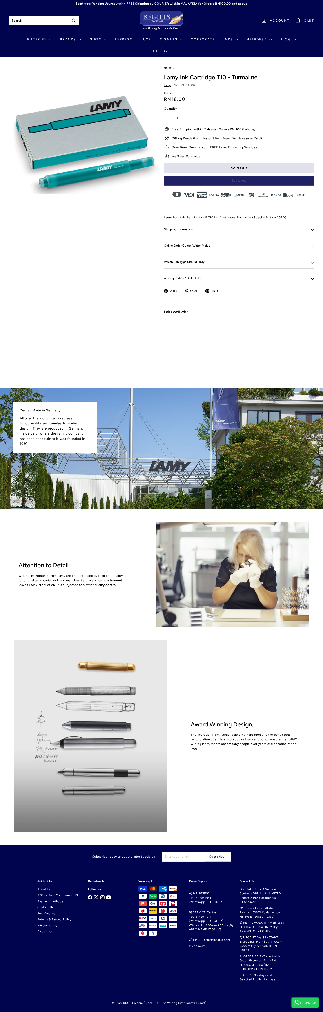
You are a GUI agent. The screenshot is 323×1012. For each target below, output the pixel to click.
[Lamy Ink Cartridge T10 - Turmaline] (239, 333)
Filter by (37, 39)
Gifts (96, 39)
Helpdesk (257, 39)
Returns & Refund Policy (54, 919)
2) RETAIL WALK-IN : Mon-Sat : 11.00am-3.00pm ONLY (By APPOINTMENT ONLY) (262, 927)
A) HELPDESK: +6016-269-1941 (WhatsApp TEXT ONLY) (206, 898)
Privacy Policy (47, 925)
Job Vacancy (46, 913)
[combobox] (44, 20)
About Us (44, 889)
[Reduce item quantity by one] (169, 118)
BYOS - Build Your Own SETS (57, 895)
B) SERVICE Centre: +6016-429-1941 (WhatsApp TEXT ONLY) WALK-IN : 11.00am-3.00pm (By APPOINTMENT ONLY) (211, 921)
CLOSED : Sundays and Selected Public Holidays (257, 977)
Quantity (170, 109)
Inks (228, 39)
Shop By (160, 51)
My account (197, 946)
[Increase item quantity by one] (186, 118)
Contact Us (45, 907)
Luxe (146, 39)
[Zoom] (84, 143)
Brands (69, 39)
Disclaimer (44, 931)
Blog (286, 39)
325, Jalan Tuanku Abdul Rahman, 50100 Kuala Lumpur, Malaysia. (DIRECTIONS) (261, 912)
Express (123, 39)
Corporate (203, 39)
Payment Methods (50, 901)
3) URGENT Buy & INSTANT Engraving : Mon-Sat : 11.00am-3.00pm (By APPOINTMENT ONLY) (262, 944)
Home (168, 67)
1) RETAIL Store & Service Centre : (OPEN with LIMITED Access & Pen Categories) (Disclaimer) (260, 896)
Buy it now (239, 180)
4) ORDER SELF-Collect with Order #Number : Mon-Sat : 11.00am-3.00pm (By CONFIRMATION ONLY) (260, 963)
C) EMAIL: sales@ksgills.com (209, 939)
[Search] (74, 20)
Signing (169, 39)
